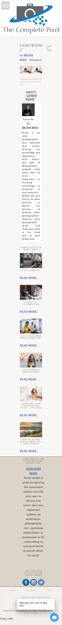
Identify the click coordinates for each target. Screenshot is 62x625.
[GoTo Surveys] (31, 260)
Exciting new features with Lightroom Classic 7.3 (31, 81)
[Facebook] (28, 123)
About (31, 92)
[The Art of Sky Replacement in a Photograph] (31, 429)
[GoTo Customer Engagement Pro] (31, 326)
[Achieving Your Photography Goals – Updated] (31, 393)
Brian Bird (30, 127)
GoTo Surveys (31, 270)
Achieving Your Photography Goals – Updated (30, 405)
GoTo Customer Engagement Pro (31, 337)
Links (49, 590)
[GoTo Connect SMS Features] (31, 360)
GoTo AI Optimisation (31, 303)
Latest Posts (31, 97)
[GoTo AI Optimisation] (31, 292)
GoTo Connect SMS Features (31, 371)
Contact (31, 590)
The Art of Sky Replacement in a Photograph (31, 441)
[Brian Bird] (28, 115)
